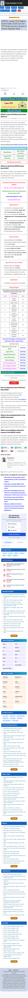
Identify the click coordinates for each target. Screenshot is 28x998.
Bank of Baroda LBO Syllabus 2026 (12, 934)
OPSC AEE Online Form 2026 (11, 764)
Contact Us (15, 970)
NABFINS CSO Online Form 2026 (12, 623)
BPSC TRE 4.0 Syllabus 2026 (11, 928)
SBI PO (4, 555)
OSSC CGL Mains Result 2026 (11, 851)
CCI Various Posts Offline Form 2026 (13, 619)
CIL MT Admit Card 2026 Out (11, 791)
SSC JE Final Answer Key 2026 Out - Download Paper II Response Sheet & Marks (14, 499)
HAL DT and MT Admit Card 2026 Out (13, 789)
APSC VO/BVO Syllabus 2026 (11, 938)
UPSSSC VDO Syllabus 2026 (10, 936)
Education (14, 10)
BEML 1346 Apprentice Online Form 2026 (14, 611)
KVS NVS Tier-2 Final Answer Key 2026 (13, 915)
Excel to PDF (12, 716)
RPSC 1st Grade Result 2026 (10, 859)
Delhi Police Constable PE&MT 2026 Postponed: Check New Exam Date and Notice (14, 486)
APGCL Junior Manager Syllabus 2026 (13, 926)
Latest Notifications (5, 10)
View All (14, 635)
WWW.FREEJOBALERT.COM (14, 196)
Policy (10, 970)
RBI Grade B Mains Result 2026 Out (12, 830)
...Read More (9, 466)
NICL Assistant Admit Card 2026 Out (13, 815)
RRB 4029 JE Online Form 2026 (11, 625)
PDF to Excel (19, 718)
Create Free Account (14, 534)
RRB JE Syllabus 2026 (9, 951)
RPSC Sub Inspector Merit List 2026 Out (13, 846)
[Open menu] (7, 8)
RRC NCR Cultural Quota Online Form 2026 (14, 753)
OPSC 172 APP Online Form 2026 (12, 751)
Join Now (14, 382)
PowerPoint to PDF (20, 716)
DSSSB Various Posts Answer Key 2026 (13, 904)
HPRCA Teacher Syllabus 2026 (11, 958)
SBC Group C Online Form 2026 (11, 730)
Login (19, 10)
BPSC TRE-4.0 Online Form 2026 (12, 602)
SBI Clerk (9, 555)
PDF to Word (12, 718)
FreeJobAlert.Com (13, 3)
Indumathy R (5, 90)
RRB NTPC (15, 555)
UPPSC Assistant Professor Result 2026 (13, 861)
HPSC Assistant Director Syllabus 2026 (13, 952)
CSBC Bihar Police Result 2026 (11, 863)
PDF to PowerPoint (6, 720)
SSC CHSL (11, 553)
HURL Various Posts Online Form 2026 (13, 621)
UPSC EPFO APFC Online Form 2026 (13, 600)
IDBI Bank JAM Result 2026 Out (11, 828)
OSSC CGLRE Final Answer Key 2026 (13, 909)
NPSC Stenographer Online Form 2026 (13, 766)
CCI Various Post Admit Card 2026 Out (13, 787)
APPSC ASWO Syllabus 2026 (11, 932)
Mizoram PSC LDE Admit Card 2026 (12, 810)
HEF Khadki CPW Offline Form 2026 (12, 758)
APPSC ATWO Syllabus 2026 (11, 930)
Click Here (23, 347)
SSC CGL (5, 553)
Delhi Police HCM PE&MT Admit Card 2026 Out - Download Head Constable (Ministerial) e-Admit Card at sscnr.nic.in (15, 493)
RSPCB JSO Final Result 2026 (11, 853)
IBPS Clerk (22, 553)
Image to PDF (5, 718)
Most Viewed (20, 542)
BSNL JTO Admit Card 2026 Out (11, 808)
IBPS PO (16, 553)
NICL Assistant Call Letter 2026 (11, 793)
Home (2, 7)
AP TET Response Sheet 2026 (11, 890)
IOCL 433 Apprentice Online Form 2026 (13, 594)
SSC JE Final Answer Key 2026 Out (12, 874)
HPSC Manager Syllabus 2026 (11, 949)
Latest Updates (7, 542)
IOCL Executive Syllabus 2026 (11, 943)
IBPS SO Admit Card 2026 (10, 795)
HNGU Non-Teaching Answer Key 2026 (13, 892)
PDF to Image (15, 720)
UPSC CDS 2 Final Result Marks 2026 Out (14, 826)
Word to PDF (5, 716)
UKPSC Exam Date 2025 (20, 144)
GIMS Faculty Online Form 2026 (11, 746)
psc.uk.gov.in (22, 399)
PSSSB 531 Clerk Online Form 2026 (12, 728)
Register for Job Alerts (14, 162)
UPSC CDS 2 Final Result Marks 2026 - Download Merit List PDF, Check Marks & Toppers (15, 479)
